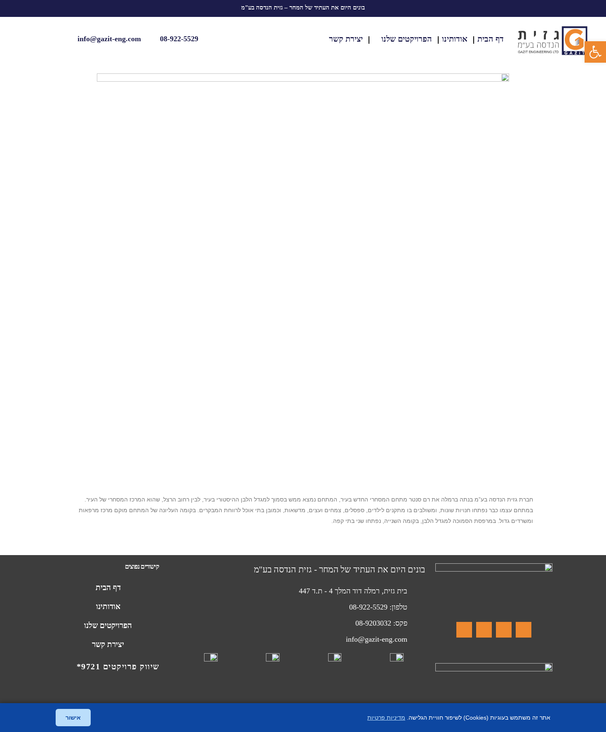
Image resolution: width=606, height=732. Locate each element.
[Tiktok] (484, 630)
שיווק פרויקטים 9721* (118, 666)
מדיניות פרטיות (386, 717)
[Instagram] (504, 630)
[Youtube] (464, 630)
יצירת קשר (346, 38)
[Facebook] (523, 630)
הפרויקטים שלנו (406, 38)
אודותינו (454, 38)
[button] (595, 52)
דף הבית (490, 38)
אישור (73, 717)
